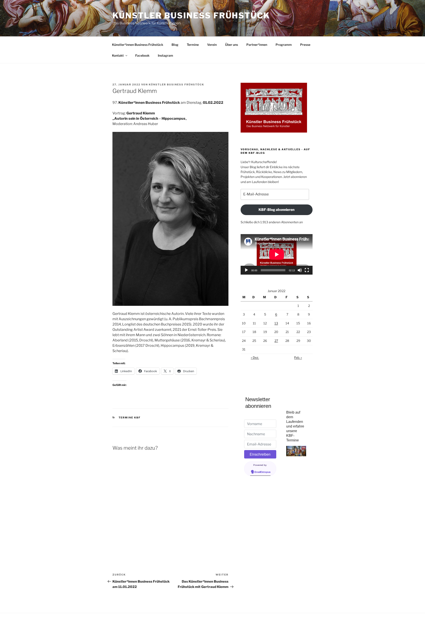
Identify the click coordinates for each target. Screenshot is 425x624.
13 (276, 323)
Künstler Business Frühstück (191, 15)
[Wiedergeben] (246, 270)
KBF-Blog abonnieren (276, 210)
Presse (305, 44)
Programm (284, 44)
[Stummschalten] (300, 270)
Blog (175, 44)
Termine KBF (130, 417)
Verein (212, 44)
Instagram (165, 55)
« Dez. (255, 357)
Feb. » (298, 357)
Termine (193, 44)
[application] (277, 254)
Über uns (231, 44)
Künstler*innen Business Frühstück (137, 44)
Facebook (142, 55)
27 (276, 341)
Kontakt (118, 55)
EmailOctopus (262, 472)
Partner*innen (256, 44)
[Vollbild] (307, 270)
